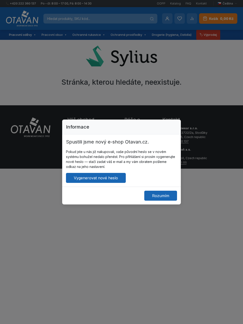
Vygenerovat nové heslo (96, 178)
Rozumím (160, 195)
